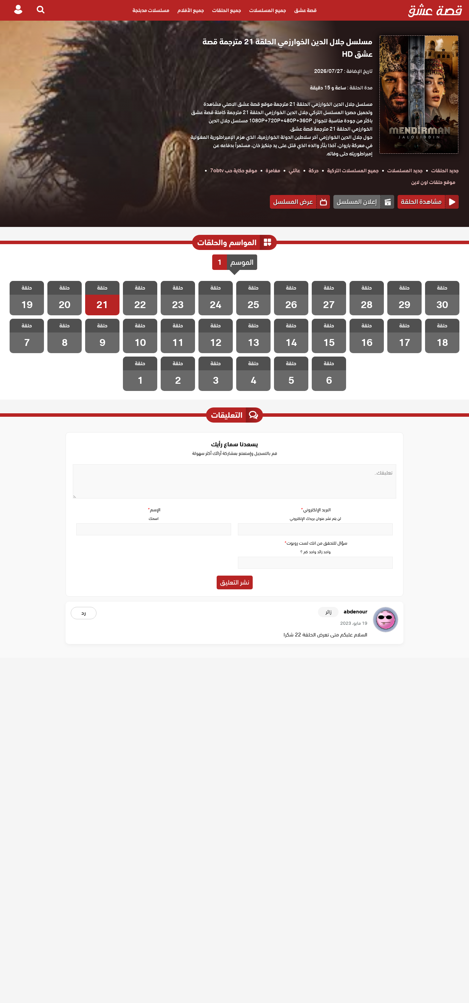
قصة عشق (305, 10)
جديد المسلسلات (405, 170)
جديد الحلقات (445, 170)
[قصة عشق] (435, 10)
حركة (314, 170)
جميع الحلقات (226, 10)
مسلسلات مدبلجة (151, 10)
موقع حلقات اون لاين (433, 182)
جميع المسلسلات (267, 10)
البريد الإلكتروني (315, 509)
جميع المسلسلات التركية (353, 170)
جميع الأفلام (191, 10)
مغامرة (273, 170)
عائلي (294, 170)
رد (83, 613)
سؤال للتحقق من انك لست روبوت (315, 543)
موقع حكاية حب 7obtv (233, 170)
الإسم (153, 509)
